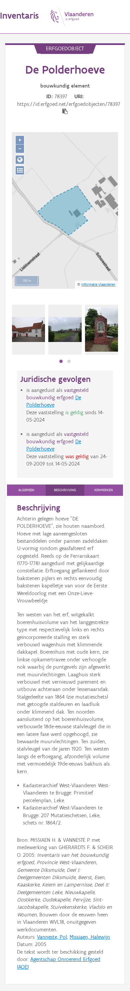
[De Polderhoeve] (64, 329)
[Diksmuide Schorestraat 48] (28, 329)
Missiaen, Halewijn (90, 937)
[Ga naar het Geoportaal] (20, 160)
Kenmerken (103, 490)
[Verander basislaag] (20, 170)
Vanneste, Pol (52, 937)
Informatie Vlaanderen (98, 284)
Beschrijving (65, 490)
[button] (61, 361)
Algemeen (26, 490)
